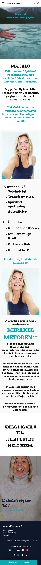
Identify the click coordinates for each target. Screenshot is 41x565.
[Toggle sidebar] (3, 3)
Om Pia (34, 541)
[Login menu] (38, 3)
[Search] (34, 3)
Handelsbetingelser (22, 541)
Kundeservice (8, 541)
